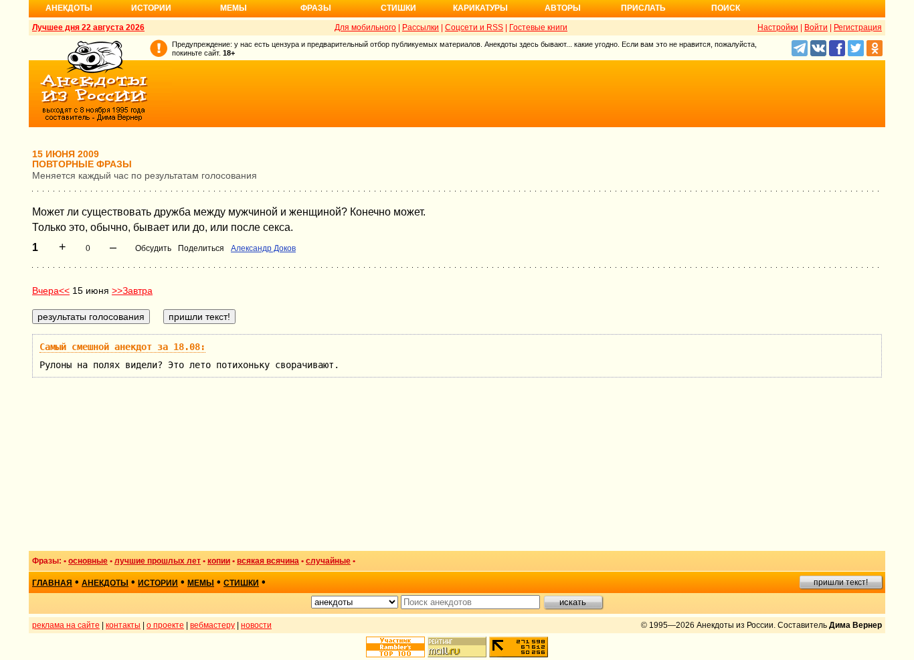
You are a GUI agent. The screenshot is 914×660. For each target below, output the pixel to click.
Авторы (563, 8)
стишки (241, 583)
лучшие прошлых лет (157, 561)
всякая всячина (268, 561)
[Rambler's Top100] (395, 647)
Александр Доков (263, 248)
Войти (816, 27)
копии (218, 561)
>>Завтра (132, 290)
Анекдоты (68, 8)
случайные (328, 561)
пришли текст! (841, 582)
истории (158, 583)
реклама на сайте (66, 625)
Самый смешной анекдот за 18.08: (122, 346)
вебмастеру (212, 625)
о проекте (165, 625)
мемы (200, 583)
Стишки (398, 8)
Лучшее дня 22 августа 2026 (88, 27)
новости (256, 625)
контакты (123, 625)
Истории (151, 8)
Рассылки (420, 27)
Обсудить (153, 248)
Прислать (643, 8)
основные (88, 561)
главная (52, 583)
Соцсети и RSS (474, 27)
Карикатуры (480, 8)
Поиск (725, 8)
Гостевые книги (538, 27)
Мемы (233, 8)
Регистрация (858, 27)
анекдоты (105, 583)
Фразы (315, 8)
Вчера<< (51, 290)
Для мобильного (365, 27)
